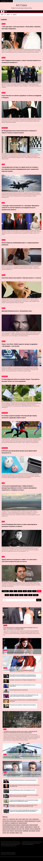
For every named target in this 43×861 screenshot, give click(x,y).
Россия (4, 832)
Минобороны (37, 828)
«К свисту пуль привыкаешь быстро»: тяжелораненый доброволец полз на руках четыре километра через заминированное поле (21, 775)
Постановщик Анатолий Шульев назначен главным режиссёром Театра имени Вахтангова (24, 786)
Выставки (17, 826)
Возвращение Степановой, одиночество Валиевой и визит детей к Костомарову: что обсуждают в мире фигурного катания (23, 806)
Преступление (32, 830)
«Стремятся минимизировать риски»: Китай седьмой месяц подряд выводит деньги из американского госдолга (24, 801)
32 (30, 595)
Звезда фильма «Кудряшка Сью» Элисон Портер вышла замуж (16, 652)
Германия (22, 826)
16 (29, 591)
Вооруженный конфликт (8, 826)
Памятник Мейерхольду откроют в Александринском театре (22, 790)
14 (19, 591)
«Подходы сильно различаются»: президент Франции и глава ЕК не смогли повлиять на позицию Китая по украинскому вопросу (20, 207)
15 (24, 591)
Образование (5, 127)
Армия (23, 819)
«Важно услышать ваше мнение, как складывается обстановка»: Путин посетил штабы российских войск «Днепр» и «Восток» (21, 757)
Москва (4, 830)
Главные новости (28, 826)
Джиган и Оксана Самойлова (9, 828)
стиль (20, 832)
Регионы (38, 830)
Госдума (35, 826)
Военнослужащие (33, 824)
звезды (17, 832)
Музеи (8, 830)
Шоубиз (3, 23)
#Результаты (12, 819)
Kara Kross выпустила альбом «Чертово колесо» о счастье (21, 278)
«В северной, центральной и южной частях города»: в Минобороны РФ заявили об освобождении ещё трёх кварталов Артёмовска (20, 732)
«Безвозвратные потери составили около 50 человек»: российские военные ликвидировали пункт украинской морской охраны (20, 169)
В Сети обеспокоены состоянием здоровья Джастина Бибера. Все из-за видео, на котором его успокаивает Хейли (20, 628)
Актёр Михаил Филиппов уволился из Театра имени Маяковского (23, 780)
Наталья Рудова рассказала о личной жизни (19, 689)
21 (16, 595)
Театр (3, 164)
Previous (5, 591)
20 (11, 595)
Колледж (27, 828)
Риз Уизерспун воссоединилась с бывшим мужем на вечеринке (23, 704)
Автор (17, 819)
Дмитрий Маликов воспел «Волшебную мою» (17, 311)
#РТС (7, 819)
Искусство (18, 828)
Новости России (18, 830)
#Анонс (4, 819)
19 (6, 595)
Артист (27, 819)
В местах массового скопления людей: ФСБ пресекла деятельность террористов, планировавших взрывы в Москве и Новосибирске (24, 811)
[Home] (2, 11)
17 (34, 591)
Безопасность (35, 819)
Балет (30, 819)
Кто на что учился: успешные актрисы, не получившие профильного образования (24, 700)
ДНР (38, 826)
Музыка (3, 275)
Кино (23, 828)
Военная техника (25, 824)
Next (36, 595)
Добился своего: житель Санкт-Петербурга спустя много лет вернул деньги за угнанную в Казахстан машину (24, 796)
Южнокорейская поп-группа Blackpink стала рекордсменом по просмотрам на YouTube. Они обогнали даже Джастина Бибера (23, 676)
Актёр (20, 819)
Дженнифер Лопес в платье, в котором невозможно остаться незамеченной (22, 685)
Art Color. (21, 5)
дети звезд (12, 832)
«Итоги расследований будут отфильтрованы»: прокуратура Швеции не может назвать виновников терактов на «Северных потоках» (19, 488)
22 (21, 595)
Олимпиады (25, 830)
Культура (32, 828)
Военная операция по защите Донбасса (12, 824)
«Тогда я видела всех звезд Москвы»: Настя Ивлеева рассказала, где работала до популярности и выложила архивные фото (24, 695)
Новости (12, 830)
